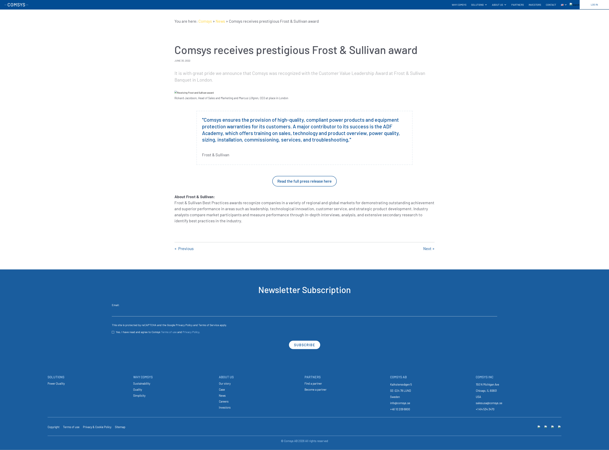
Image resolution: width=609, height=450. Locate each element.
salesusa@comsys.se (489, 403)
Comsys (205, 21)
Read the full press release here (304, 181)
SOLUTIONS (477, 4)
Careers (224, 401)
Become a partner (315, 389)
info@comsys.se (400, 403)
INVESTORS (535, 4)
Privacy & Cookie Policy (97, 427)
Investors (225, 407)
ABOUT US (497, 4)
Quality (137, 389)
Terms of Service (208, 325)
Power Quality (56, 383)
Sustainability (141, 383)
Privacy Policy (184, 325)
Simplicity (139, 395)
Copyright (53, 427)
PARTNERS (517, 4)
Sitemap (120, 427)
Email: (115, 305)
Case (222, 389)
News (220, 21)
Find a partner (313, 383)
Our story (225, 383)
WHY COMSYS (459, 4)
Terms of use (169, 332)
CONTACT (551, 4)
